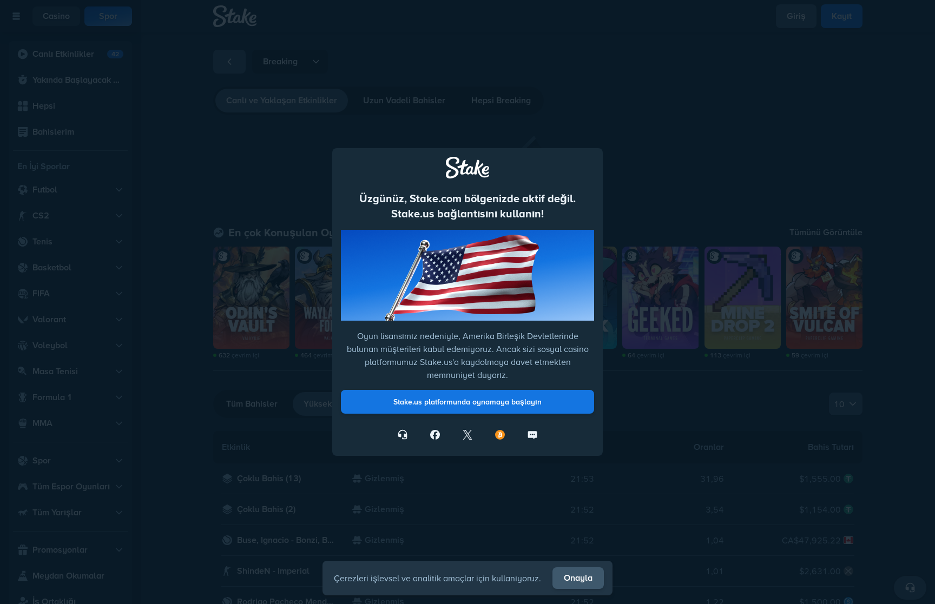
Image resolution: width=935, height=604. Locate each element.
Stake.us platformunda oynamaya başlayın (467, 401)
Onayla (578, 578)
